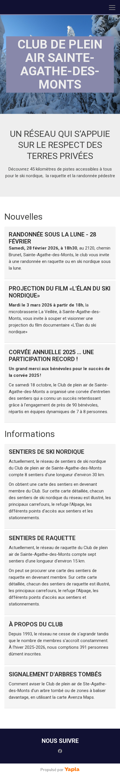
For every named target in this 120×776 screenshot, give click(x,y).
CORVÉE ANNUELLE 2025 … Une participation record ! (51, 356)
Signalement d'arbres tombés (55, 674)
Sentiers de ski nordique (46, 451)
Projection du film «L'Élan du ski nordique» (59, 292)
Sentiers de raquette (42, 538)
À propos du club (36, 624)
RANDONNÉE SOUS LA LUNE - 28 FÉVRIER (52, 238)
